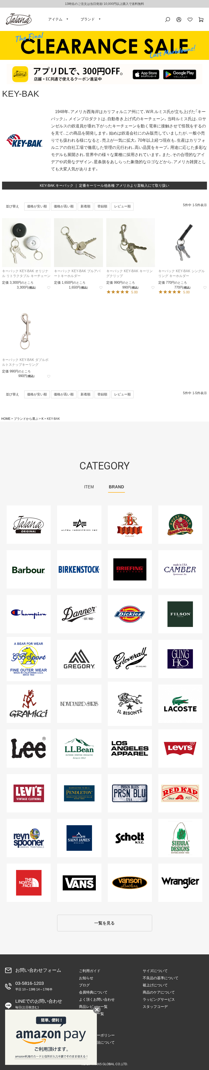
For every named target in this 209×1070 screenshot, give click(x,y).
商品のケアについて (159, 992)
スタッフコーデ (155, 1007)
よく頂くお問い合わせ (97, 999)
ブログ (84, 985)
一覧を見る (104, 923)
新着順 (85, 206)
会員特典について (93, 992)
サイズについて (155, 971)
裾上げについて (155, 985)
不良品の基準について (160, 978)
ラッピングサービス (159, 999)
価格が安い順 (37, 206)
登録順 (102, 206)
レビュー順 (122, 206)
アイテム (55, 19)
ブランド (88, 19)
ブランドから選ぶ (26, 419)
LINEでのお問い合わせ (38, 1006)
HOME (5, 419)
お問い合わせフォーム (38, 970)
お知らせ (86, 978)
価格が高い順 (64, 206)
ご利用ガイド (89, 971)
